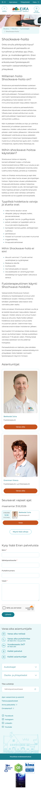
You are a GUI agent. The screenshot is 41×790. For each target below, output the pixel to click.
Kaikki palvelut (13, 651)
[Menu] (4, 8)
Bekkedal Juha (10, 416)
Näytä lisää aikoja (20, 532)
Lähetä (8, 614)
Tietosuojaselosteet (10, 701)
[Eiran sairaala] (20, 9)
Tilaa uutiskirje (8, 684)
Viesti (4, 581)
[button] (4, 2)
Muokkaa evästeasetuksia (20, 757)
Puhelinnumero (8, 571)
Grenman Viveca (11, 480)
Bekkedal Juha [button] (25, 512)
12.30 (6, 515)
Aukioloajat (10, 667)
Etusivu (6, 29)
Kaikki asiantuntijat (16, 657)
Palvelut (14, 29)
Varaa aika (20, 427)
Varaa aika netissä (15, 634)
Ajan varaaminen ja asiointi (13, 697)
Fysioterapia (24, 29)
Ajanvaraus (13, 2)
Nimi (4, 550)
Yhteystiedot (25, 2)
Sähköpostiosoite (9, 560)
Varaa (20, 523)
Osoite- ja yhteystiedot (15, 675)
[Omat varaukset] (36, 8)
